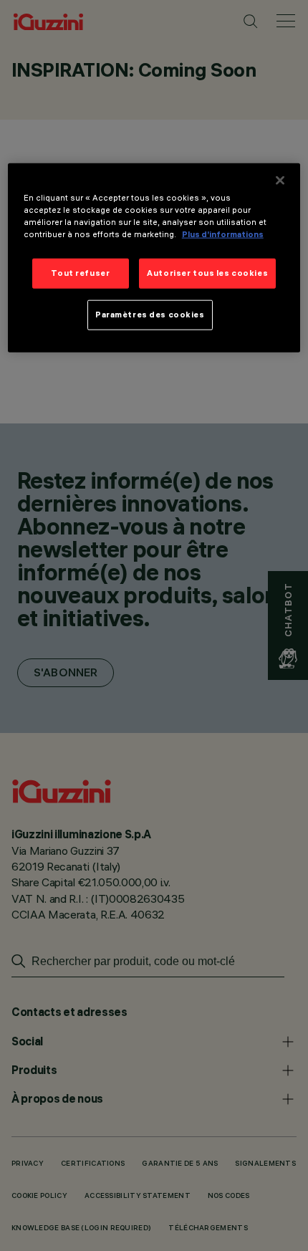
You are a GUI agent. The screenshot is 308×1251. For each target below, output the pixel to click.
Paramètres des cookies (150, 315)
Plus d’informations (223, 234)
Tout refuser (80, 273)
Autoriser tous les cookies (207, 273)
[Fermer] (280, 180)
